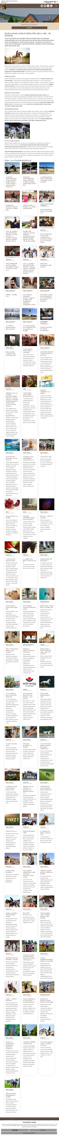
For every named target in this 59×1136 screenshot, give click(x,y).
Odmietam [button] (42, 1130)
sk (48, 6)
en (51, 6)
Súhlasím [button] (15, 1130)
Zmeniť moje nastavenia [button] (29, 1133)
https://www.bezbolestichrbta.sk (18, 160)
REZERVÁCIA (29, 28)
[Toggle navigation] (56, 6)
